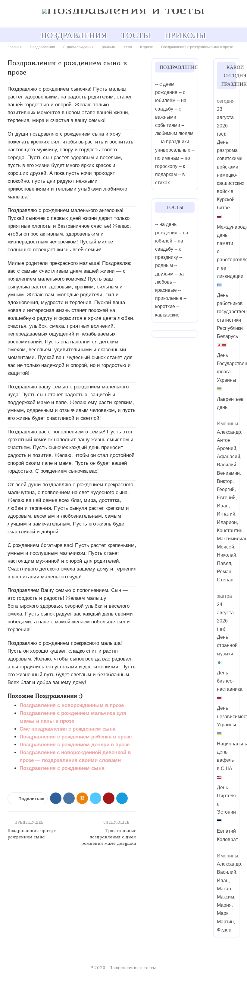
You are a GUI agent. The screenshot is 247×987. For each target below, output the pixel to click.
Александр (229, 432)
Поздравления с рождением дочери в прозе (75, 744)
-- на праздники (172, 141)
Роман (224, 571)
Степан (225, 579)
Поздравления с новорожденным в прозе (72, 705)
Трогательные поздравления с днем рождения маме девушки (108, 837)
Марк (222, 913)
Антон (223, 440)
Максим (225, 896)
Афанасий (228, 456)
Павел (224, 563)
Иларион (227, 522)
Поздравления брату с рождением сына (32, 833)
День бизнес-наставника (229, 681)
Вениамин (228, 473)
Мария (224, 905)
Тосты (136, 35)
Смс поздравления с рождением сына (67, 729)
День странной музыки (227, 645)
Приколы (185, 35)
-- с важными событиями (168, 117)
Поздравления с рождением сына (62, 768)
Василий (226, 464)
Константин (229, 530)
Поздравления (74, 35)
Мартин (225, 921)
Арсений (226, 448)
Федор (224, 929)
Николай (226, 555)
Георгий (226, 489)
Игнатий (226, 513)
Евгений (226, 497)
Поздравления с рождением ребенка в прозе (76, 737)
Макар (224, 888)
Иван (223, 505)
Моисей (225, 546)
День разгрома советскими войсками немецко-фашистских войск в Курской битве (230, 175)
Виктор (225, 481)
